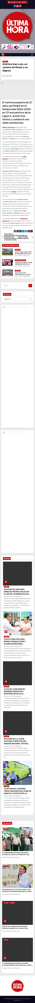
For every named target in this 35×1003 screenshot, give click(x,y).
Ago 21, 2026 (18, 255)
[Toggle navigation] (32, 55)
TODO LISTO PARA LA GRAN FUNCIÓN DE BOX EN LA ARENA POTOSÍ (23, 264)
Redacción (26, 255)
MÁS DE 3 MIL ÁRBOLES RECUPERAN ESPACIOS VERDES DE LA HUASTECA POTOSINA (15, 928)
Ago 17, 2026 (18, 276)
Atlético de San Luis (8, 127)
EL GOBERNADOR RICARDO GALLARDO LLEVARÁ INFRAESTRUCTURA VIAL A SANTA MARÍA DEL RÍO (17, 965)
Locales (23, 260)
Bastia (14, 192)
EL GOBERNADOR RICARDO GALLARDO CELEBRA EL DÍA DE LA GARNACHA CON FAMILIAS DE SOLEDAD (15, 854)
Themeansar (17, 1000)
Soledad (6, 586)
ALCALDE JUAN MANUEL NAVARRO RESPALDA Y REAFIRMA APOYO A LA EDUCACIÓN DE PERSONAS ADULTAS (15, 693)
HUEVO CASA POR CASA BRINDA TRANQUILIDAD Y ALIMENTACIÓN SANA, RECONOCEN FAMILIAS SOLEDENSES (15, 644)
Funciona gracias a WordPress (12, 998)
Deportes (5, 61)
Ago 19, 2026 (9, 796)
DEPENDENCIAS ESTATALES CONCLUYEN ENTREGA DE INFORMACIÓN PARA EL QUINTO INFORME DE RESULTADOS (17, 891)
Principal (12, 903)
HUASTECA (6, 903)
